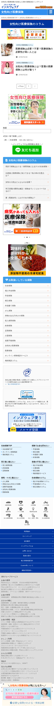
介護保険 (8, 335)
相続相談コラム (11, 360)
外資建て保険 (10, 305)
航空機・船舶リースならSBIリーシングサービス (17, 678)
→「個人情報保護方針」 (13, 384)
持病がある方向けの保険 (14, 315)
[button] (27, 394)
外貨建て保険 (38, 454)
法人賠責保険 (46, 518)
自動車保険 (8, 505)
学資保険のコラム (39, 484)
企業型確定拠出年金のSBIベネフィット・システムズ (19, 673)
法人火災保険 (20, 518)
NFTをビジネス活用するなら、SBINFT (14, 663)
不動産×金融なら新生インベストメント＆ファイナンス (19, 633)
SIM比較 (45, 511)
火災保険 (33, 505)
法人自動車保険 (8, 518)
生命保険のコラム (39, 478)
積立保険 (8, 300)
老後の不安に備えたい (40, 462)
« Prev (21, 86)
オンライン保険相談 (10, 452)
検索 (5, 128)
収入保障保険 (10, 320)
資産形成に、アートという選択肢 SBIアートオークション (21, 591)
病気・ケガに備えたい (10, 478)
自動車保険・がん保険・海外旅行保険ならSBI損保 (18, 603)
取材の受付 (27, 556)
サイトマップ (27, 536)
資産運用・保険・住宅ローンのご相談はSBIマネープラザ (20, 624)
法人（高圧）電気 (33, 518)
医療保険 (8, 350)
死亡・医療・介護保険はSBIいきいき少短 (15, 607)
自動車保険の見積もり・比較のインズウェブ (16, 643)
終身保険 (8, 325)
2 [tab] (27, 237)
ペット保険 (21, 511)
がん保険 (8, 310)
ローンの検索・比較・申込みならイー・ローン (17, 641)
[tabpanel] (27, 219)
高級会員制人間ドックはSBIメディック (14, 656)
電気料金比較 (33, 511)
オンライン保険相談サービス (16, 355)
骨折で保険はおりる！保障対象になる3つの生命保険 (26, 166)
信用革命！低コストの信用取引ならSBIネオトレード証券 (20, 585)
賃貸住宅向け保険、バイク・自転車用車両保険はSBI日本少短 (22, 609)
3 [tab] (29, 237)
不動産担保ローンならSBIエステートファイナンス (18, 629)
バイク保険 (46, 505)
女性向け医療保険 (12, 345)
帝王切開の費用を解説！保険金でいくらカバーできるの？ (26, 190)
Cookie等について (27, 565)
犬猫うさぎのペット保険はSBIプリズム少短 (16, 612)
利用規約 (27, 531)
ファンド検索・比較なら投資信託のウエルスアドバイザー (20, 622)
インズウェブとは (27, 546)
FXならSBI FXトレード (9, 587)
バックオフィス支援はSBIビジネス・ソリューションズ (19, 671)
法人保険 (27, 524)
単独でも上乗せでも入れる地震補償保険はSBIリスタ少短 (20, 616)
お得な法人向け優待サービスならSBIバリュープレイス (19, 669)
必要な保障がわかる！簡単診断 (28, 703)
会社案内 (27, 541)
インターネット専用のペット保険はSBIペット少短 (18, 614)
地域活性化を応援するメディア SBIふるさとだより (18, 648)
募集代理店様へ (27, 570)
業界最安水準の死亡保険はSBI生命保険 (14, 605)
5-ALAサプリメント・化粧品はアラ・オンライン (17, 658)
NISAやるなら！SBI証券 (9, 582)
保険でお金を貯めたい (40, 445)
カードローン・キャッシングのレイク (14, 631)
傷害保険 (8, 511)
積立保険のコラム (39, 487)
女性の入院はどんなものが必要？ (19, 182)
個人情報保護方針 (27, 561)
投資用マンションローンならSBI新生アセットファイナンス (21, 635)
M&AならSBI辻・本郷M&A (10, 680)
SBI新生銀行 (5, 597)
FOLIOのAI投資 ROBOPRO (28, 582)
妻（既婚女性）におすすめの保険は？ (20, 198)
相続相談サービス (39, 473)
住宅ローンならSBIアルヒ (10, 626)
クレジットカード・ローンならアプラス (14, 645)
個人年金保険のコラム (41, 481)
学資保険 (8, 295)
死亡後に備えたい (8, 462)
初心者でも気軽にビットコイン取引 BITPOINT (17, 589)
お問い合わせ (27, 551)
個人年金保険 (10, 290)
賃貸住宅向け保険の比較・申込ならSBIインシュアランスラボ (22, 650)
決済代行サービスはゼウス (10, 676)
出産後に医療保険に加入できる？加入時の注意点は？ (25, 174)
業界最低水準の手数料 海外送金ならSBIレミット (27, 597)
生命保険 (8, 285)
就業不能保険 (10, 340)
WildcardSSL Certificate (27, 399)
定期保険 (8, 330)
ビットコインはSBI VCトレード (29, 587)
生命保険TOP (6, 445)
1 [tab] (24, 237)
